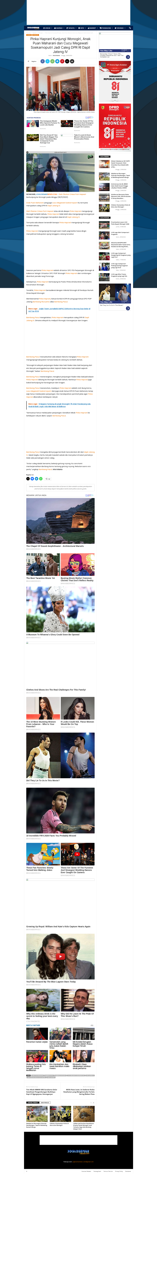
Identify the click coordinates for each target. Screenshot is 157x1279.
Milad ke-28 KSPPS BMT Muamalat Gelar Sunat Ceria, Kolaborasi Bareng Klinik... (121, 244)
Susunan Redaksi (86, 1171)
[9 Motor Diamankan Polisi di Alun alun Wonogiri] (60, 1114)
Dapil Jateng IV (53, 205)
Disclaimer (128, 1171)
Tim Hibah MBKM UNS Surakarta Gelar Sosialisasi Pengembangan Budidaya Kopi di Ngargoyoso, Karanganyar (41, 1092)
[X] (47, 61)
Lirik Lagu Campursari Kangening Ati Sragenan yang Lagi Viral (121, 255)
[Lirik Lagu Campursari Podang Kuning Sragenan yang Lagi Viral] (104, 267)
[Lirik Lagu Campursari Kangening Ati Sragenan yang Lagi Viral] (104, 256)
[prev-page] (91, 1103)
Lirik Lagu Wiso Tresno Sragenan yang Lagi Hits (119, 275)
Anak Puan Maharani (34, 203)
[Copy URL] (77, 61)
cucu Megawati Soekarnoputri (64, 203)
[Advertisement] (60, 253)
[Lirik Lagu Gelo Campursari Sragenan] (104, 235)
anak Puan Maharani (37, 1075)
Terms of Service (108, 1171)
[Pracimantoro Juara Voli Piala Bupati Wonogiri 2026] (104, 225)
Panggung (106, 28)
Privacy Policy (119, 1171)
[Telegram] (57, 61)
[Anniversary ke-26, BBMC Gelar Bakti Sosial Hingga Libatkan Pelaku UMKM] (104, 187)
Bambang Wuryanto (41, 302)
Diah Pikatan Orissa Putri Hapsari (72, 194)
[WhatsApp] (52, 61)
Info (82, 28)
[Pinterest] (62, 61)
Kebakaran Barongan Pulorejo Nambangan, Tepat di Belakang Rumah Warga (36, 1125)
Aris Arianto (56, 55)
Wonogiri (40, 33)
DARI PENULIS (45, 1102)
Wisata (71, 28)
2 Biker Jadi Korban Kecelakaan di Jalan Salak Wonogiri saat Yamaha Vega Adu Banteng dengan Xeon (83, 1126)
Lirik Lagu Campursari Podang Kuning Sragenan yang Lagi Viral (119, 265)
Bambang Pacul (60, 302)
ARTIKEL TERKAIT (33, 1102)
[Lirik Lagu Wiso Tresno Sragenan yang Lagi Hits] (104, 277)
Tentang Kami (97, 1171)
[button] (130, 28)
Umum (47, 28)
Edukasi (120, 28)
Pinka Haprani (75, 211)
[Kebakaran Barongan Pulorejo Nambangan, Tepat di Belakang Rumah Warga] (37, 1114)
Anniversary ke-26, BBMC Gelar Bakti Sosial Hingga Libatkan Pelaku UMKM (119, 186)
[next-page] (93, 1103)
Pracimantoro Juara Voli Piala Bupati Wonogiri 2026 (120, 223)
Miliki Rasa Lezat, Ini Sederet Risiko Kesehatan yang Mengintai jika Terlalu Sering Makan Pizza (79, 1092)
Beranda (28, 33)
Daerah (59, 28)
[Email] (67, 61)
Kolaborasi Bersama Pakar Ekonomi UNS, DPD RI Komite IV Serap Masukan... (121, 196)
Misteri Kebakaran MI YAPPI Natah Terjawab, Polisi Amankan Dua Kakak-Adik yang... (120, 164)
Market (92, 28)
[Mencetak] (72, 61)
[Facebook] (42, 61)
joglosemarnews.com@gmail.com (83, 1162)
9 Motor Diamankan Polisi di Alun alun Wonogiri (59, 1124)
